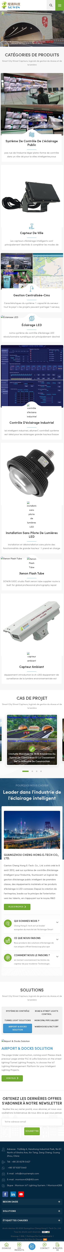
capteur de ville (31, 233)
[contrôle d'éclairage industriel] (32, 376)
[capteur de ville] (32, 196)
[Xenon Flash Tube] (31, 563)
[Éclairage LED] (31, 318)
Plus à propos (16, 907)
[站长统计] (46, 1232)
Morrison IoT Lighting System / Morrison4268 (38, 1186)
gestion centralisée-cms (31, 295)
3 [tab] (36, 771)
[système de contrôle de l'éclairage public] (32, 104)
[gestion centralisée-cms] (32, 271)
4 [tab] (41, 771)
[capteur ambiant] (32, 624)
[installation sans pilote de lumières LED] (32, 474)
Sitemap (15, 1236)
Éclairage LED (32, 325)
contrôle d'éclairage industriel (31, 423)
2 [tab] (32, 771)
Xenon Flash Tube (31, 573)
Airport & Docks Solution (27, 1048)
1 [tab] (25, 771)
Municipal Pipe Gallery (24, 1100)
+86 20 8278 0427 (21, 1162)
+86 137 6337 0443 (17, 1168)
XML (23, 1236)
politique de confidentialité (39, 1236)
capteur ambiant (31, 667)
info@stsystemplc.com (27, 1174)
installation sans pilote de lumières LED (32, 535)
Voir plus (11, 1130)
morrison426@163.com (27, 1180)
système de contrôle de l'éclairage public (32, 143)
